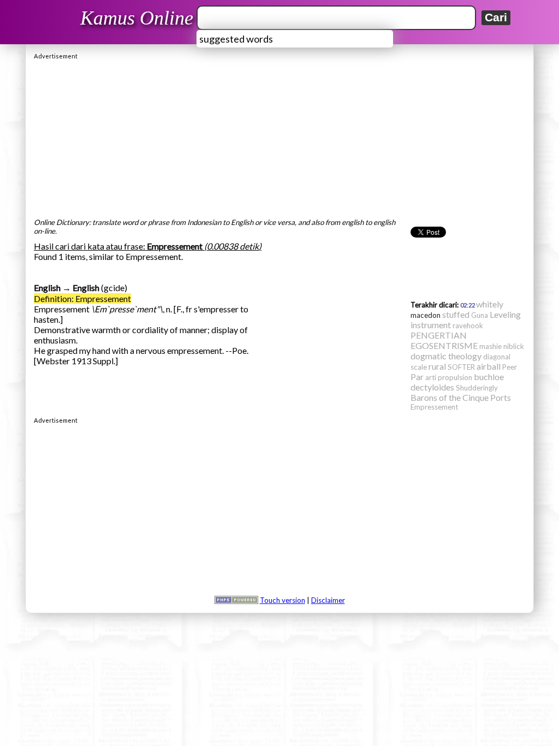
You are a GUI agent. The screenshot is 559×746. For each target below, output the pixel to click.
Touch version (282, 600)
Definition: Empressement (82, 298)
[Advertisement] (279, 136)
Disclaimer (328, 600)
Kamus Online (136, 18)
